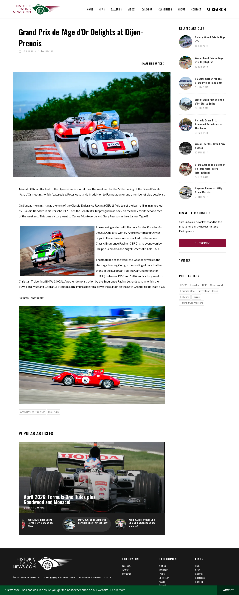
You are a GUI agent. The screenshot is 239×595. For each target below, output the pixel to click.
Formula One (187, 290)
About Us (64, 577)
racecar (53, 577)
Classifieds (200, 577)
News (197, 570)
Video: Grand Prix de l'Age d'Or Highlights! (209, 60)
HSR (204, 285)
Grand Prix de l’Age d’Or (32, 411)
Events (161, 574)
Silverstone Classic (208, 290)
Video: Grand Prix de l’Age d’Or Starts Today (209, 101)
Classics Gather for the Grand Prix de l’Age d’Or (208, 81)
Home (198, 566)
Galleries (199, 574)
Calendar (199, 581)
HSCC (183, 285)
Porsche (194, 285)
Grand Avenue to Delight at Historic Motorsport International (210, 168)
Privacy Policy (84, 577)
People (162, 581)
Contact (73, 577)
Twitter (125, 570)
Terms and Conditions (102, 577)
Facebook (126, 566)
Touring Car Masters (191, 302)
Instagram (126, 574)
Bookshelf (163, 570)
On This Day (164, 577)
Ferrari (196, 296)
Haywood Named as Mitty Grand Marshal (208, 190)
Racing (50, 51)
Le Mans (184, 296)
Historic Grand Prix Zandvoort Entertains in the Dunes (208, 124)
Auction (162, 566)
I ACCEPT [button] (228, 590)
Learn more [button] (117, 590)
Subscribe (202, 243)
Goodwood (216, 285)
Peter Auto (53, 411)
